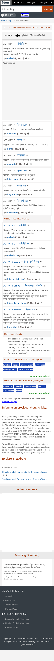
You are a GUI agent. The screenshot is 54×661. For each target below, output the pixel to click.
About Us (9, 596)
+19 (32, 179)
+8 (31, 194)
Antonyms (43, 2)
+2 (40, 303)
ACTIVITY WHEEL (12, 309)
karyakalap (12, 194)
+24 (26, 149)
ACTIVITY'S (9, 225)
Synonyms (31, 2)
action (15, 365)
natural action (27, 365)
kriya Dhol (12, 327)
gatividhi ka (12, 255)
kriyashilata (12, 212)
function (7, 365)
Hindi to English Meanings (17, 623)
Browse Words (40, 472)
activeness (40, 365)
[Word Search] (3, 9)
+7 (28, 237)
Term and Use (11, 604)
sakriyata (11, 164)
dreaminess (8, 391)
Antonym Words (40, 479)
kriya (9, 149)
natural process (26, 369)
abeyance (7, 386)
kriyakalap (12, 133)
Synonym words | (25, 479)
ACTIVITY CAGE (11, 262)
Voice (25, 15)
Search (47, 9)
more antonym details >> (40, 393)
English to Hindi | (26, 472)
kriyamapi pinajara (15, 279)
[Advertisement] (27, 93)
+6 (31, 212)
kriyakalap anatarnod (17, 303)
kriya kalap (12, 179)
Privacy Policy (11, 609)
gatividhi (11, 58)
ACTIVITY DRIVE (11, 285)
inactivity (18, 386)
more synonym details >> (40, 376)
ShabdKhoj (18, 2)
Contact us (10, 600)
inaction (41, 386)
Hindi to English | (10, 472)
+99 (29, 58)
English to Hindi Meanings (17, 619)
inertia (19, 391)
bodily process (9, 369)
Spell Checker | (9, 479)
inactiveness (30, 386)
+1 (31, 255)
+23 (30, 164)
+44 (31, 133)
